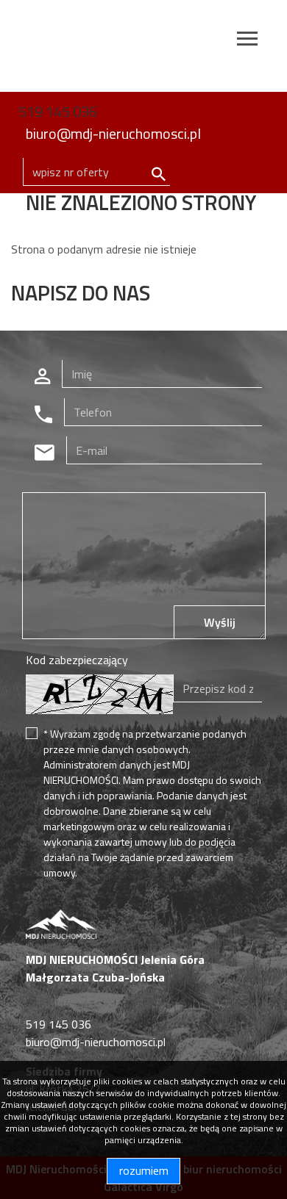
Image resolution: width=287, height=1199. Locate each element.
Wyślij (219, 622)
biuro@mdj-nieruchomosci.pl (113, 133)
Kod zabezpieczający (77, 660)
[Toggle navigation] (247, 41)
